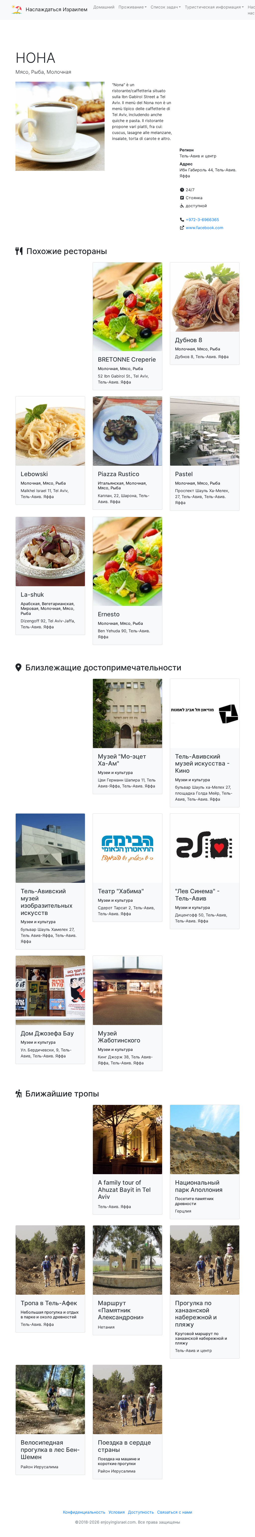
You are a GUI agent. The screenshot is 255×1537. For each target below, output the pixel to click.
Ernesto (109, 614)
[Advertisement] (127, 34)
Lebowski (34, 474)
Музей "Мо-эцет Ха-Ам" (122, 760)
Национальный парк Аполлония (199, 1186)
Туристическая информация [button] (213, 6)
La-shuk (32, 594)
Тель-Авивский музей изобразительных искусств (46, 902)
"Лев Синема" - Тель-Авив (197, 895)
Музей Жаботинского (119, 1037)
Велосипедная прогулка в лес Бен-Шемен (50, 1450)
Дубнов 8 (188, 340)
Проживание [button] (131, 6)
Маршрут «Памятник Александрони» (121, 1310)
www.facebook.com (204, 227)
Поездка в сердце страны (124, 1446)
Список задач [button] (164, 6)
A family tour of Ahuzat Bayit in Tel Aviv (124, 1190)
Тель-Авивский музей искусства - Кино (202, 763)
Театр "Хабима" (121, 891)
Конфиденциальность (84, 1512)
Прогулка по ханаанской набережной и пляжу (196, 1313)
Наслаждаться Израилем (56, 9)
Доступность (141, 1512)
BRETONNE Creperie (127, 359)
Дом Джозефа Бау (47, 1033)
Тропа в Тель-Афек (49, 1303)
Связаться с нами (174, 1512)
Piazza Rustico (118, 474)
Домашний (104, 6)
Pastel (184, 474)
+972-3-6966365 (202, 219)
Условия (117, 1512)
